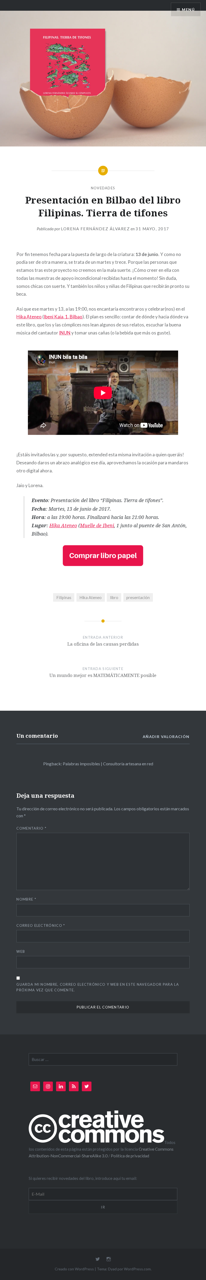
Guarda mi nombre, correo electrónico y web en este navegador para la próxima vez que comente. (97, 987)
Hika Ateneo (29, 316)
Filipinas (63, 597)
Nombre (26, 899)
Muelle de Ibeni (97, 525)
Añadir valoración (166, 736)
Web (20, 951)
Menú (188, 9)
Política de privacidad (130, 1155)
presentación (138, 597)
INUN (65, 333)
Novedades (103, 188)
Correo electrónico (40, 925)
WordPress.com (137, 1269)
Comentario (31, 828)
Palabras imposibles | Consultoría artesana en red (108, 763)
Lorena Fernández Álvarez (95, 228)
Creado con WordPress (74, 1269)
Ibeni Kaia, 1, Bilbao (63, 316)
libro (114, 597)
